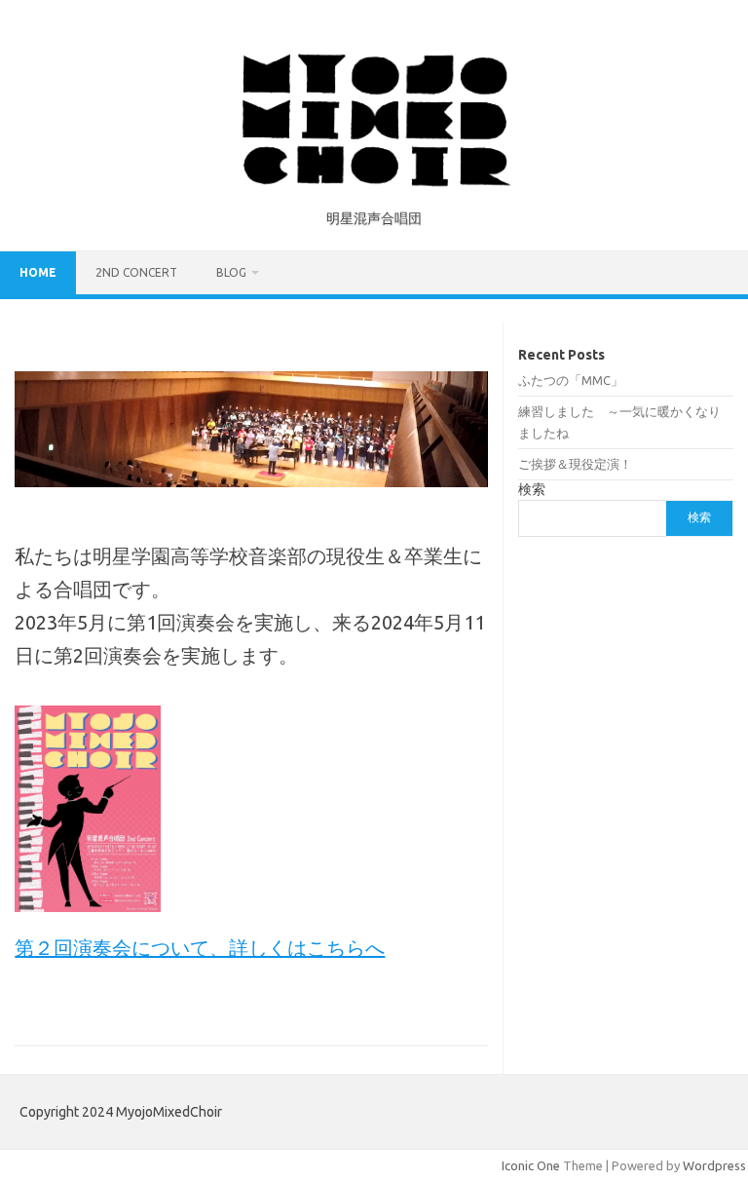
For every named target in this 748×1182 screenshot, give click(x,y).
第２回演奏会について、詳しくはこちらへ (200, 947)
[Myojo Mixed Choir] (374, 181)
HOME (37, 272)
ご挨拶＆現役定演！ (575, 464)
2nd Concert (136, 272)
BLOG (231, 272)
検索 (531, 489)
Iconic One (531, 1165)
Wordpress (714, 1165)
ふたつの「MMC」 (570, 380)
